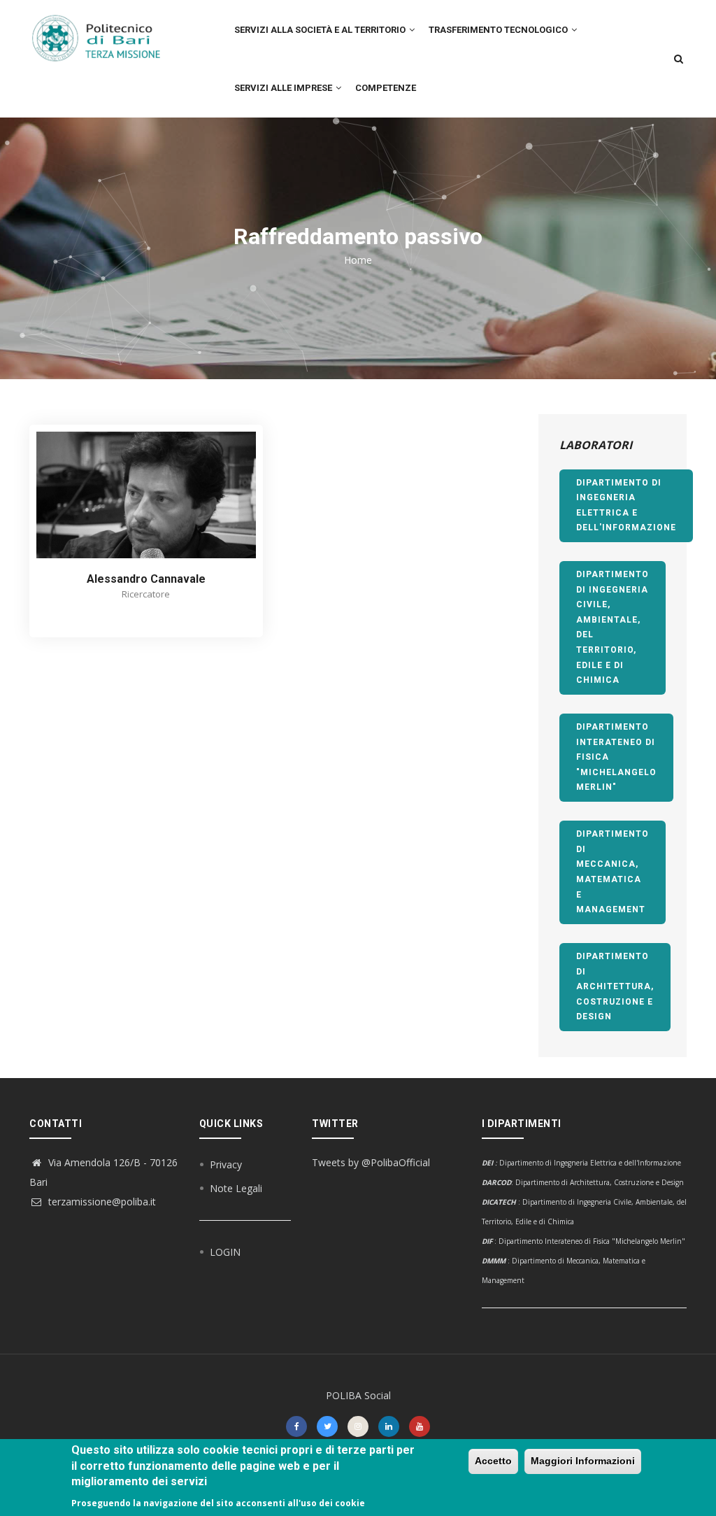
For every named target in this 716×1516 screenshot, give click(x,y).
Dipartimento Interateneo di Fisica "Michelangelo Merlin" (616, 757)
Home (358, 260)
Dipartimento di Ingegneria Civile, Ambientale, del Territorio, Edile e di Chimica (612, 627)
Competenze (385, 88)
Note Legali (236, 1188)
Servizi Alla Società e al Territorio (321, 29)
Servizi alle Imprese (284, 88)
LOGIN (225, 1252)
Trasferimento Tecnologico (499, 29)
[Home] (103, 31)
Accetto (493, 1460)
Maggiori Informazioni (583, 1460)
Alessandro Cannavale (146, 579)
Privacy (226, 1164)
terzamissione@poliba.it (100, 1201)
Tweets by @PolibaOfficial (371, 1162)
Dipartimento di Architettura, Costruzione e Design (615, 986)
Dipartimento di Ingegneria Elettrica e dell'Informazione (626, 505)
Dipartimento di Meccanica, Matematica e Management (612, 871)
